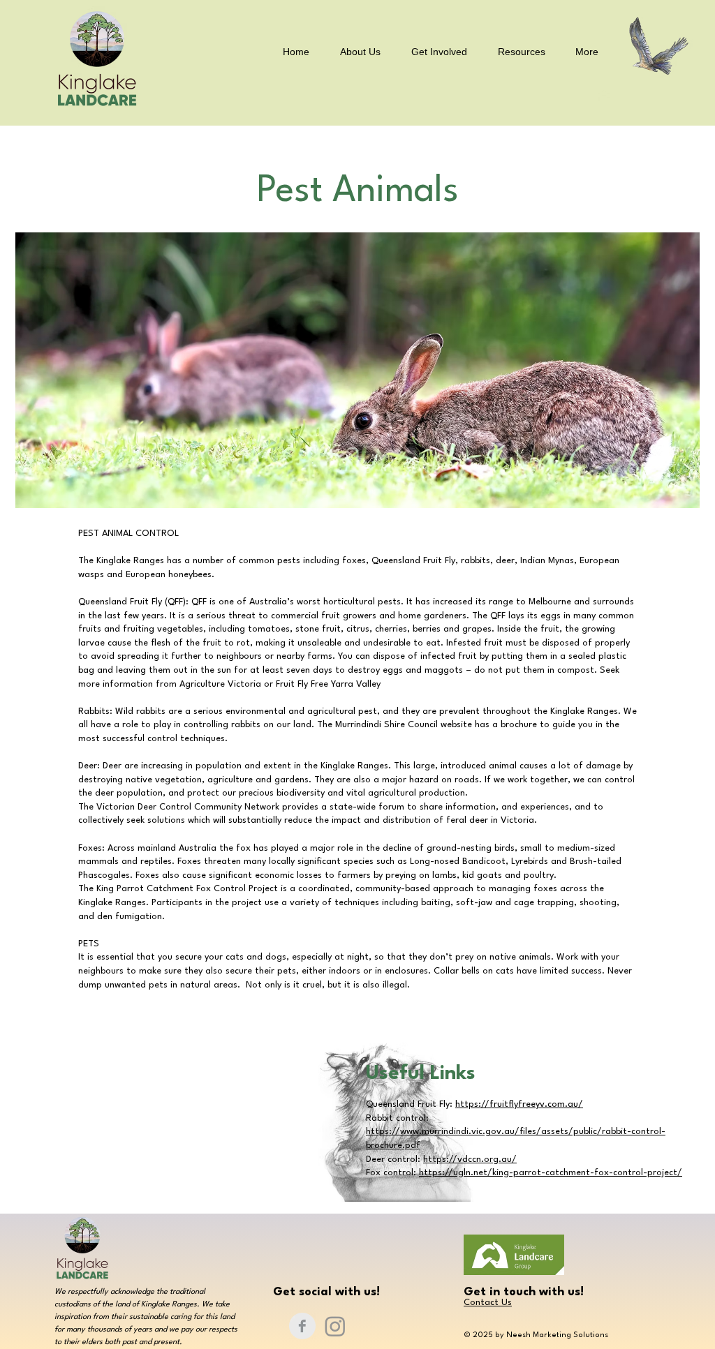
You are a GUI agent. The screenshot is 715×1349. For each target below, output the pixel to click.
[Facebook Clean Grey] (302, 1326)
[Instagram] (335, 1326)
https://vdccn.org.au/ (470, 1159)
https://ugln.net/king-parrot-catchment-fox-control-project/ (550, 1172)
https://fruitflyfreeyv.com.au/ (519, 1104)
